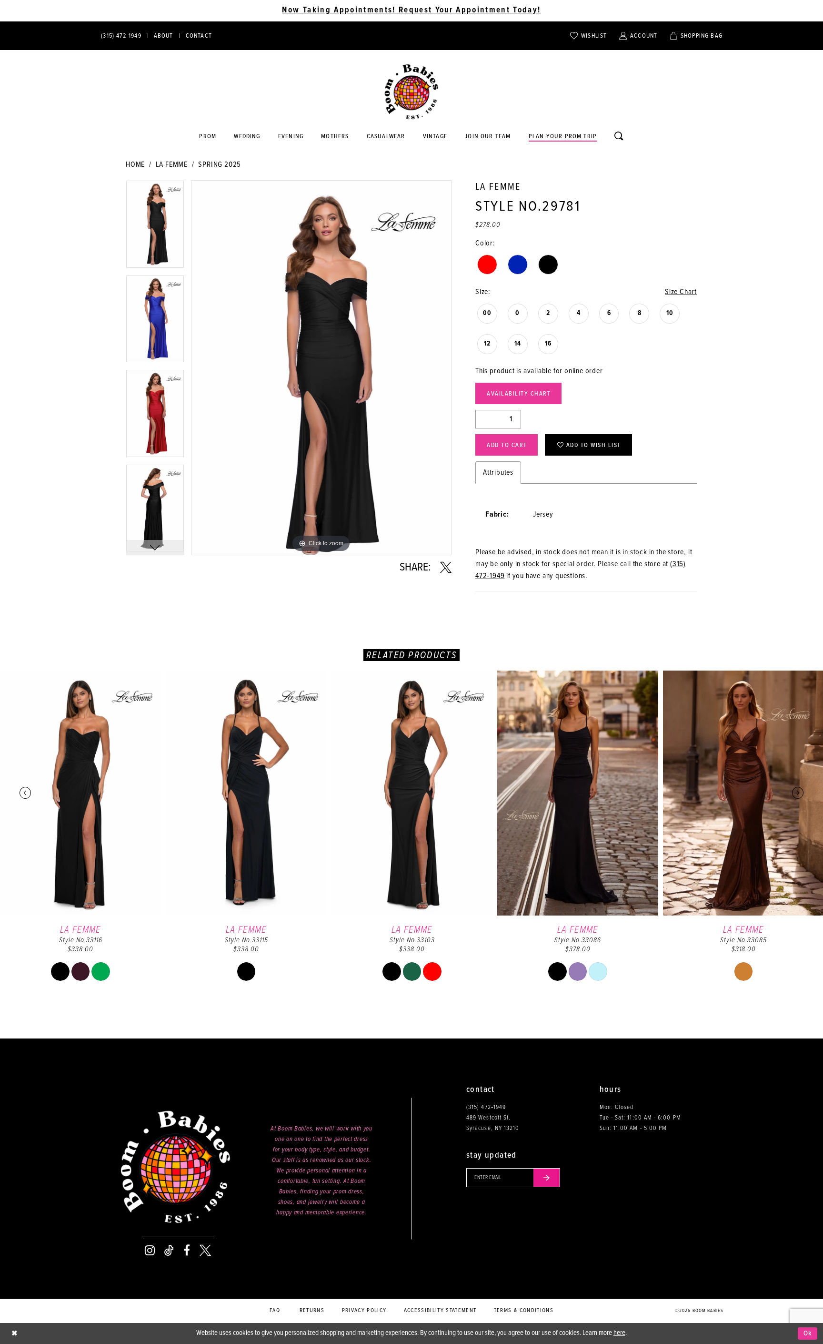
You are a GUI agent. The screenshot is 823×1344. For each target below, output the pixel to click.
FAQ (275, 1310)
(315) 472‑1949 (486, 1107)
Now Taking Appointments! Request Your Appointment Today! (411, 10)
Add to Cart (507, 445)
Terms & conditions (523, 1310)
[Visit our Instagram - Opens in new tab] (150, 1250)
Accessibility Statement (440, 1310)
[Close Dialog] (14, 1333)
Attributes (498, 473)
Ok (808, 1333)
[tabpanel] (155, 227)
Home (135, 165)
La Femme (172, 165)
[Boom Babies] (411, 92)
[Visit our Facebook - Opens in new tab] (186, 1250)
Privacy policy (364, 1310)
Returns (312, 1310)
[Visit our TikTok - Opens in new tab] (169, 1250)
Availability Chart (519, 394)
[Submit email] (546, 1177)
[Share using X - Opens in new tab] (446, 567)
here (619, 1333)
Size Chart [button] (681, 292)
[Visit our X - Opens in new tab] (205, 1250)
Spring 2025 (219, 165)
